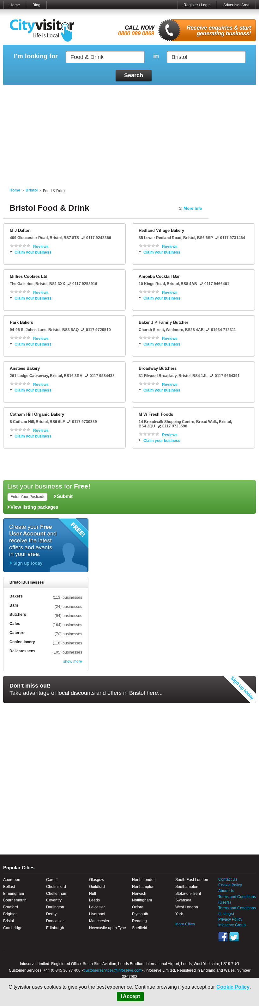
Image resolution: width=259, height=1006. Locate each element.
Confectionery (22, 642)
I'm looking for (36, 56)
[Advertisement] (129, 133)
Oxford (137, 907)
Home (14, 5)
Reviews (41, 246)
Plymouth (140, 914)
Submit (65, 496)
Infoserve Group (232, 925)
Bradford (10, 907)
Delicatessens (22, 651)
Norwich (139, 893)
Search (133, 75)
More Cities (185, 924)
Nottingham (142, 900)
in (156, 56)
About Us (226, 891)
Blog (36, 5)
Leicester (97, 907)
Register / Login (197, 5)
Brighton (10, 914)
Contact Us (227, 879)
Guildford (97, 886)
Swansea (183, 900)
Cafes (14, 624)
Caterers (17, 633)
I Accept (130, 996)
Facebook (223, 936)
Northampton (143, 886)
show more (72, 661)
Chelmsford (56, 886)
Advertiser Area (236, 5)
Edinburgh (55, 928)
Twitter (234, 936)
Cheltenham (56, 893)
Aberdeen (11, 879)
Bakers (16, 596)
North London (144, 879)
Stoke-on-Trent (188, 893)
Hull (92, 893)
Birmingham (13, 893)
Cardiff (51, 879)
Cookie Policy (233, 987)
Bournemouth (15, 900)
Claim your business (33, 252)
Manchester (99, 921)
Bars (13, 605)
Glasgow (96, 879)
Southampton (186, 886)
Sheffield (139, 928)
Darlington (55, 907)
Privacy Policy (230, 919)
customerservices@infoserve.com (113, 970)
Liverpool (97, 914)
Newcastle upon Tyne (107, 928)
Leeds (94, 900)
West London (186, 907)
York (179, 914)
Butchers (17, 614)
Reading (139, 921)
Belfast (9, 886)
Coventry (54, 900)
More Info (193, 208)
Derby (51, 914)
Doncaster (55, 921)
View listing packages (34, 507)
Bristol (32, 190)
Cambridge (12, 928)
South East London (191, 879)
